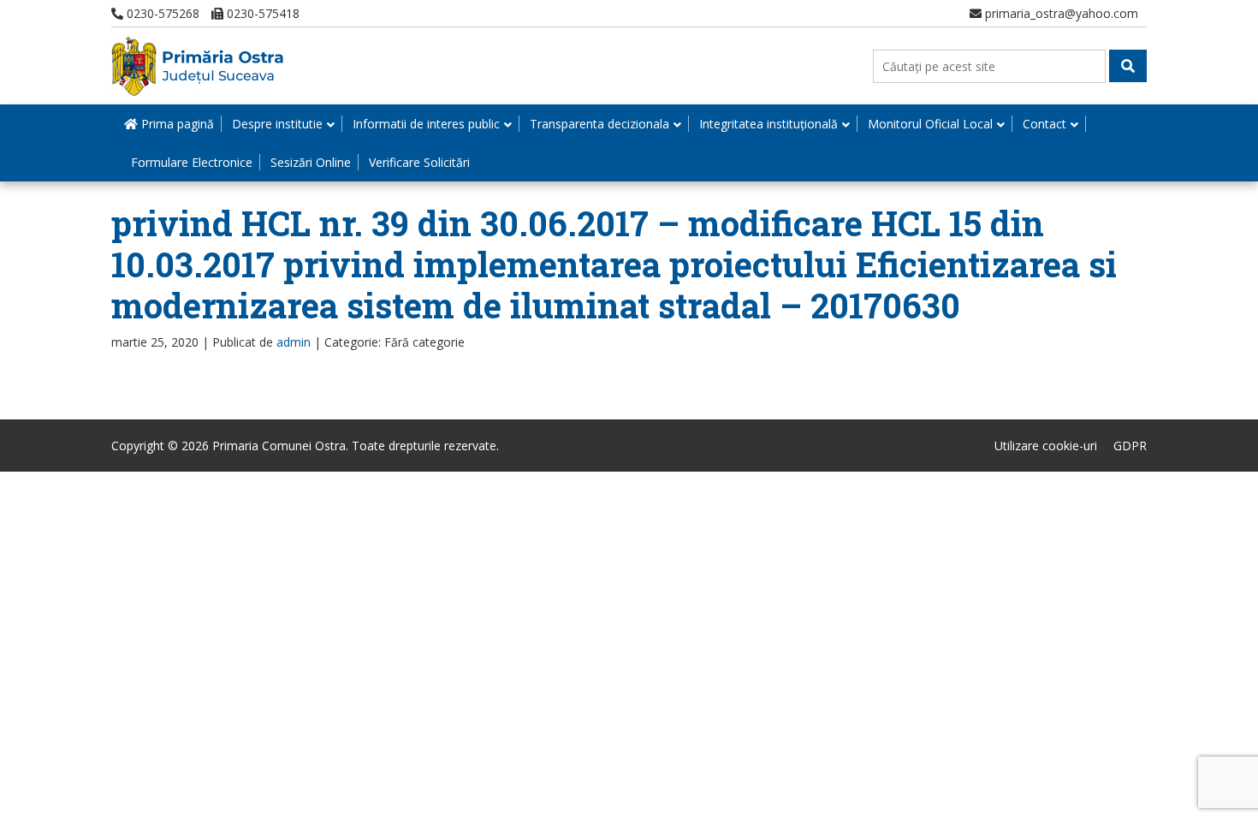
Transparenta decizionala (599, 124)
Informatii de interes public (426, 124)
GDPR (1130, 445)
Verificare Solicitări (419, 162)
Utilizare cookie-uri (1045, 445)
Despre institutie (277, 124)
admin (293, 342)
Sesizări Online (310, 162)
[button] (1128, 66)
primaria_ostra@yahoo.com (1060, 13)
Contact (1044, 124)
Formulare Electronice (191, 162)
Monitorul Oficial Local (930, 124)
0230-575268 (161, 13)
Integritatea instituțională (768, 124)
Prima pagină (176, 124)
